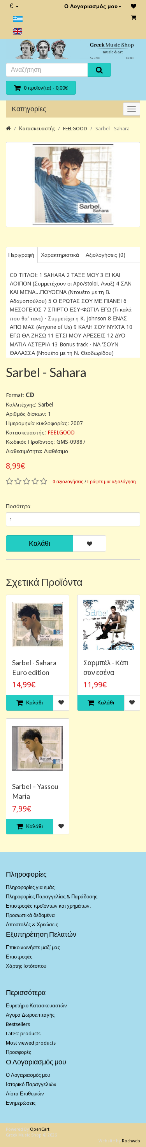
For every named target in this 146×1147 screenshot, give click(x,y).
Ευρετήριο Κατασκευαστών (36, 1006)
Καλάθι (39, 543)
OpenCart (39, 1129)
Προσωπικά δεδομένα (30, 915)
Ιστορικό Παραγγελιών (31, 1084)
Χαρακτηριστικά (60, 255)
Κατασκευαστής (37, 128)
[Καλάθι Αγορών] (133, 17)
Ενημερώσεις (20, 1103)
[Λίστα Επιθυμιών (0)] (133, 6)
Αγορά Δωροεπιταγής (30, 1015)
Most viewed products (31, 1043)
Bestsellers (18, 1024)
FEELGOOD (75, 128)
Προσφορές (18, 1052)
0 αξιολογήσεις (68, 481)
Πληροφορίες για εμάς (30, 887)
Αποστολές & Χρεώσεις (32, 924)
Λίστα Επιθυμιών (25, 1094)
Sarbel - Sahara (112, 128)
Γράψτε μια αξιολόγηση (111, 481)
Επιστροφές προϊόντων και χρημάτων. (48, 906)
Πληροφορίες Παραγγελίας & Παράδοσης (51, 897)
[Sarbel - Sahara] (73, 184)
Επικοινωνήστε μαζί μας (33, 947)
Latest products (23, 1033)
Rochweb (131, 1141)
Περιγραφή (21, 255)
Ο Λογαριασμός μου (91, 6)
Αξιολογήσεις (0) (105, 255)
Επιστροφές (19, 957)
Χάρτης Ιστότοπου (26, 966)
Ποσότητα (18, 506)
